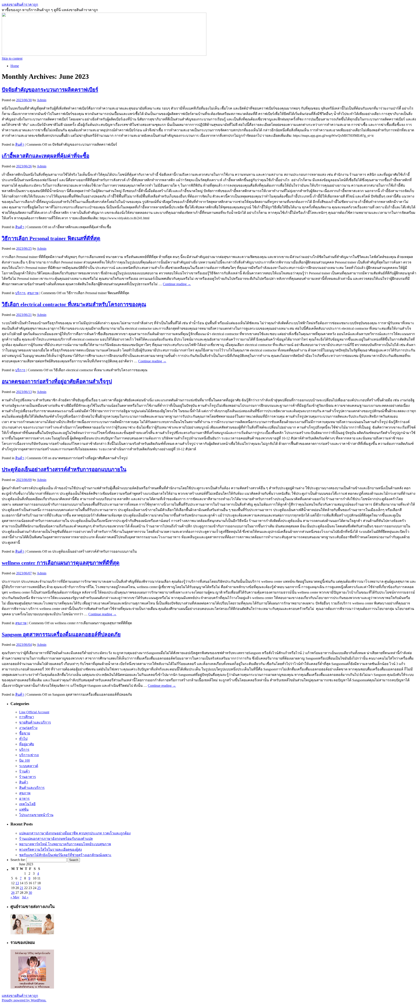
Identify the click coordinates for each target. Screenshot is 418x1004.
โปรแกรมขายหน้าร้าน (36, 815)
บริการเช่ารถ (29, 755)
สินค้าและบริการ (32, 788)
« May (14, 897)
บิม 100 (24, 760)
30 (30, 892)
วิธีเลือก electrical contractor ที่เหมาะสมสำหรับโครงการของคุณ (74, 304)
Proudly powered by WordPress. (24, 1000)
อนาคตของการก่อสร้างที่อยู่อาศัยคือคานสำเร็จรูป (57, 381)
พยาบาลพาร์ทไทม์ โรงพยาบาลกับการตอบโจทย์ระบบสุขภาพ (65, 844)
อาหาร (24, 798)
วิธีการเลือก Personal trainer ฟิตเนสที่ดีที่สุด (51, 238)
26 (13, 892)
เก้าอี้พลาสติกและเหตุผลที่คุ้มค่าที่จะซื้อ (45, 156)
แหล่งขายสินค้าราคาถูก (20, 4)
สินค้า (19, 144)
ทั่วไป (23, 739)
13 (17, 883)
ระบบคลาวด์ (28, 766)
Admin (41, 100)
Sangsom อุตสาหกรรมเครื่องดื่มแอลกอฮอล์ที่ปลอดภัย (61, 634)
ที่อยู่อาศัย (26, 744)
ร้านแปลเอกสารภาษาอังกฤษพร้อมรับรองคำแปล (56, 838)
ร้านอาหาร (27, 777)
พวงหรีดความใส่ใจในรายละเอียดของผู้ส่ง (50, 849)
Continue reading (177, 284)
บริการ (20, 293)
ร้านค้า (24, 771)
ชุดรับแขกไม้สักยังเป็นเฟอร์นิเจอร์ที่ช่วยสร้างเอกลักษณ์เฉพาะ (65, 855)
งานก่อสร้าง (28, 728)
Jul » (25, 897)
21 (21, 888)
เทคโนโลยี (27, 804)
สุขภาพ (33, 293)
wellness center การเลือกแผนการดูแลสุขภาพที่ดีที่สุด (61, 563)
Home (14, 66)
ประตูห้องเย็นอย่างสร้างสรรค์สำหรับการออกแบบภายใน (64, 469)
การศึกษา (26, 717)
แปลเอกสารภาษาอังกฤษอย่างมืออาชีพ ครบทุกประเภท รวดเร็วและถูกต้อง (75, 833)
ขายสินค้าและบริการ (35, 722)
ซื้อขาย (24, 733)
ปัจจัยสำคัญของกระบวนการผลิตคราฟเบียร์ (50, 90)
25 (39, 888)
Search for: (17, 860)
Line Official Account (34, 712)
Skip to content (12, 58)
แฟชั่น (24, 809)
